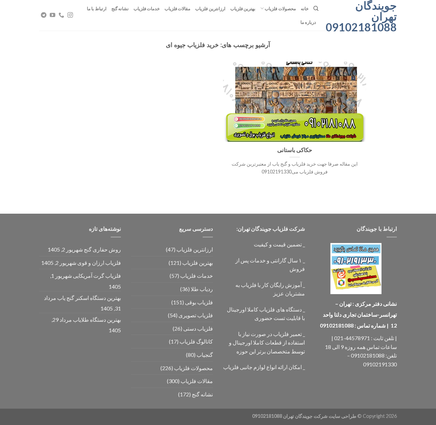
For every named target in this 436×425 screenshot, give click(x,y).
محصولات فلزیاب (280, 8)
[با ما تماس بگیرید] (61, 15)
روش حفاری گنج (102, 249)
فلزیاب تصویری (195, 315)
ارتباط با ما (97, 8)
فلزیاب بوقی (199, 302)
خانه (305, 8)
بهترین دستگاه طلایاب (97, 319)
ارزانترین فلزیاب (210, 8)
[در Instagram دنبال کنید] (70, 15)
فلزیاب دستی (198, 328)
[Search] (315, 8)
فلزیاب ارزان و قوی (99, 262)
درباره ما (308, 22)
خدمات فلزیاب (147, 8)
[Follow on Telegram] (43, 15)
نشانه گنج (120, 8)
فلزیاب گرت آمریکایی (97, 275)
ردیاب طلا (202, 289)
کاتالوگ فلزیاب (196, 341)
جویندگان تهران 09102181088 (363, 16)
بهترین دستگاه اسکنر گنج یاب (89, 297)
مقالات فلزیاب (177, 8)
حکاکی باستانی (294, 150)
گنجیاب (205, 354)
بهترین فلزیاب (242, 8)
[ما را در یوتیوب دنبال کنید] (52, 15)
